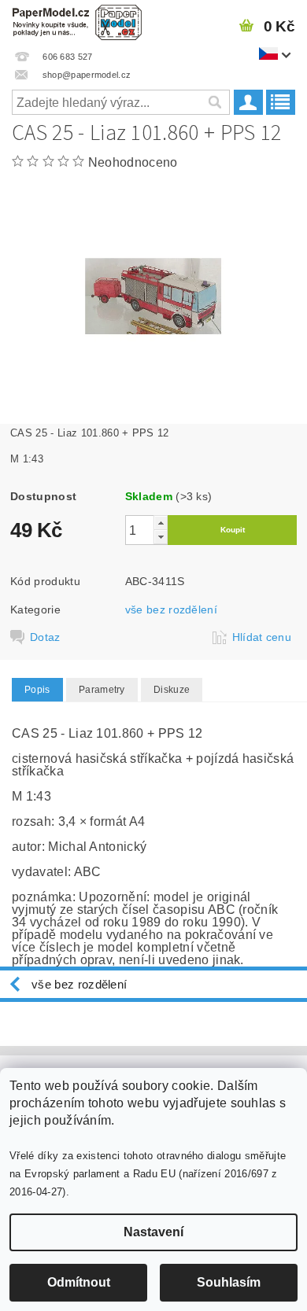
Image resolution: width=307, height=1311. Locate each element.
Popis (37, 689)
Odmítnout (78, 1282)
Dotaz (45, 637)
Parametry (102, 689)
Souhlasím (229, 1282)
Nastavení (153, 1232)
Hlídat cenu (262, 637)
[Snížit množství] (161, 536)
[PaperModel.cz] (77, 20)
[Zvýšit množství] (161, 522)
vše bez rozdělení (171, 609)
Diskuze (172, 689)
